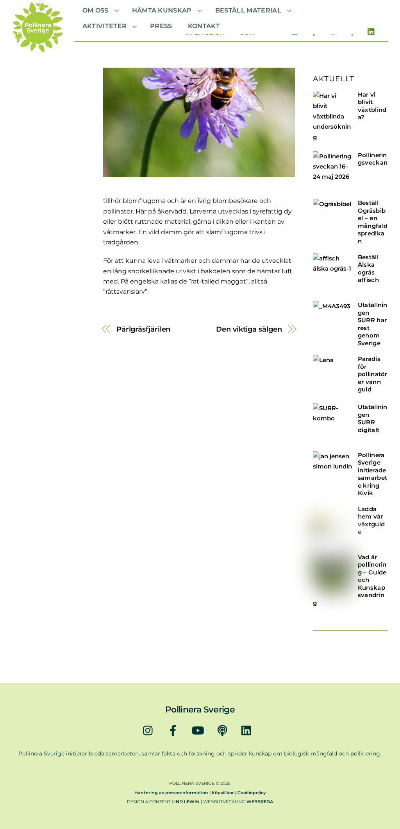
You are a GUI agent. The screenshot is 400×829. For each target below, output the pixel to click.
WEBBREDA (259, 801)
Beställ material (248, 10)
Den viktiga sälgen (249, 329)
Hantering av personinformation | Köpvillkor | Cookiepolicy (200, 792)
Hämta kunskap (162, 10)
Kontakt (204, 26)
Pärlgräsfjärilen (143, 329)
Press (161, 26)
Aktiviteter (104, 26)
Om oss (95, 10)
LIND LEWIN (185, 801)
